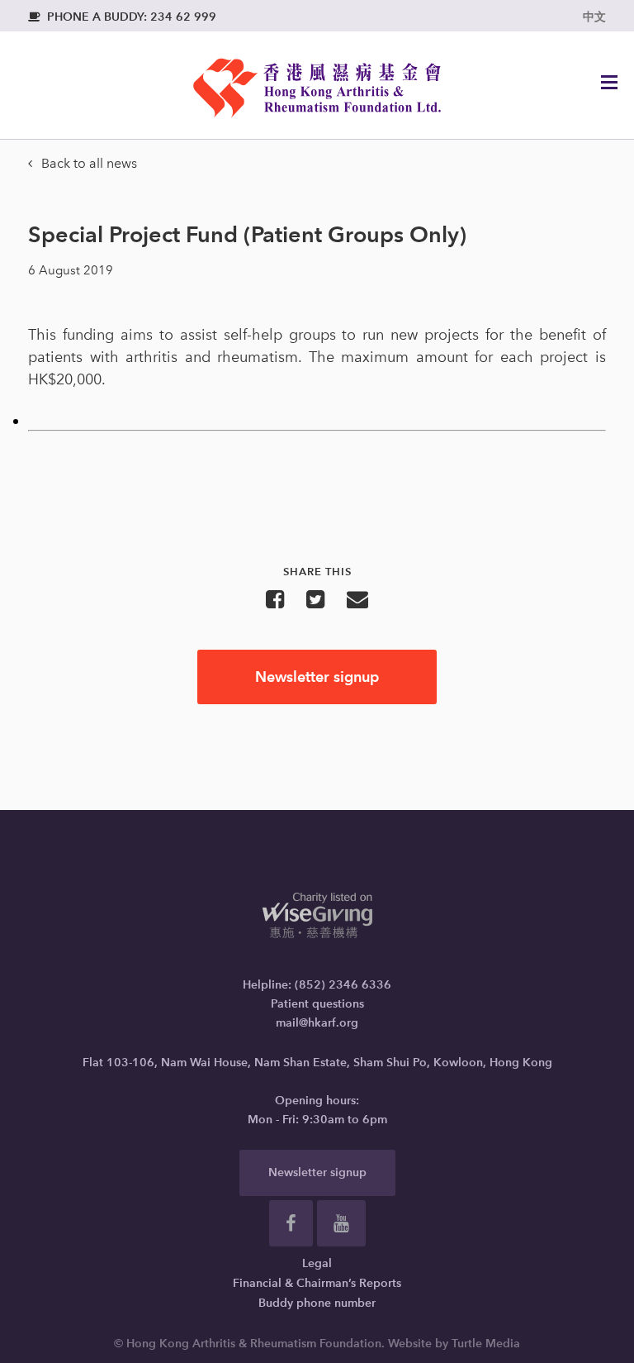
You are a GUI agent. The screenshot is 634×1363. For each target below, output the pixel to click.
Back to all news (82, 163)
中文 (594, 17)
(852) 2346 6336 (343, 985)
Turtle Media (486, 1344)
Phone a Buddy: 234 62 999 (122, 17)
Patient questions (317, 1004)
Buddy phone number (317, 1303)
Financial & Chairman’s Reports (317, 1283)
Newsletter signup (317, 676)
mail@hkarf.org (317, 1023)
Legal (317, 1263)
